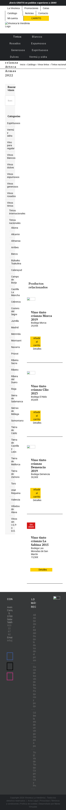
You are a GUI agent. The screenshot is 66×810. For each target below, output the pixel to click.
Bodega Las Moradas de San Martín (39, 551)
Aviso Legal (33, 801)
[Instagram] (10, 676)
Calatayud (16, 270)
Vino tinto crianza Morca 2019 (41, 315)
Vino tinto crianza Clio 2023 (40, 389)
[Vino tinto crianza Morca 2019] (31, 301)
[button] (55, 57)
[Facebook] (10, 656)
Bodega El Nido (39, 396)
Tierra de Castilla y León (15, 445)
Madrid (15, 327)
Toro (13, 483)
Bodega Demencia (40, 474)
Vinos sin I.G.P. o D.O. (14, 524)
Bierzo (14, 254)
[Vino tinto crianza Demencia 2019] (31, 449)
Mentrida (16, 334)
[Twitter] (10, 666)
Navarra (15, 347)
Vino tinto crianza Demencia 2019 (38, 465)
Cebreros (16, 301)
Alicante (15, 234)
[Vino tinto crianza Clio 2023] (31, 375)
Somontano (17, 420)
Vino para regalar (11, 145)
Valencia (15, 499)
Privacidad (45, 801)
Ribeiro (14, 369)
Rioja (13, 389)
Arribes (15, 247)
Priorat (14, 353)
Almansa (15, 241)
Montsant (16, 340)
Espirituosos (13, 123)
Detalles (37, 348)
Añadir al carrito (36, 342)
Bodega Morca (38, 322)
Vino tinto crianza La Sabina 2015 (40, 541)
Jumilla (15, 321)
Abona (14, 227)
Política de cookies (28, 804)
